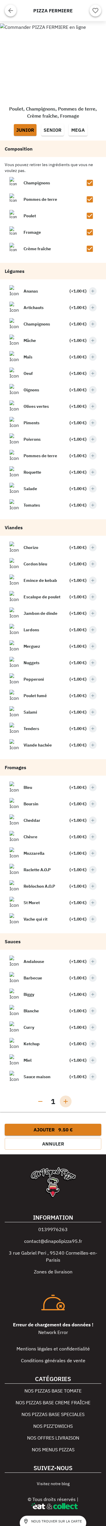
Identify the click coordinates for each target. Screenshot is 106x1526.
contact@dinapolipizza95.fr (53, 1241)
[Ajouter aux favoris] (95, 10)
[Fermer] (10, 10)
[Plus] (93, 291)
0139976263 (53, 1229)
